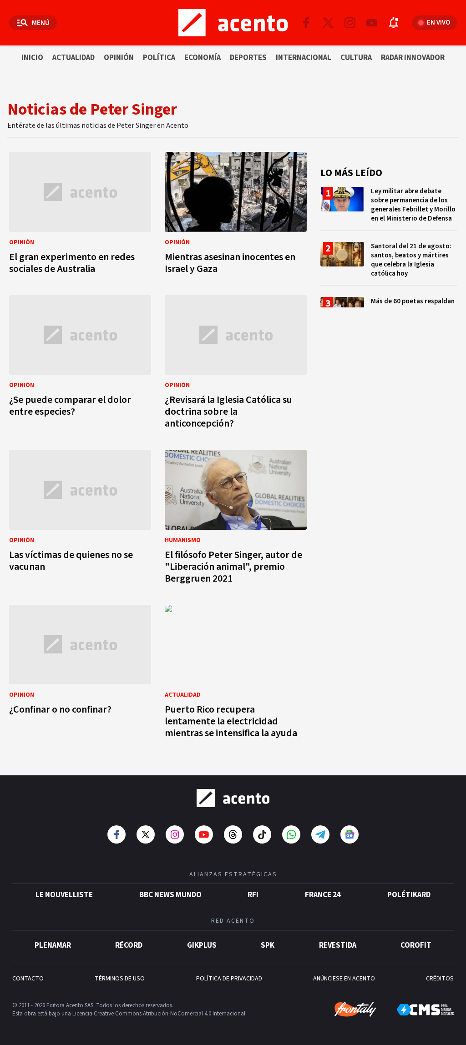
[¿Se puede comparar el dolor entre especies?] (80, 364)
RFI (253, 894)
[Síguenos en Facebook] (306, 23)
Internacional (303, 57)
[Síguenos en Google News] (349, 834)
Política (159, 57)
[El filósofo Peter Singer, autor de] (236, 519)
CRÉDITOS (440, 978)
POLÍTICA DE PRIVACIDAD (229, 978)
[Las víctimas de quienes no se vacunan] (80, 519)
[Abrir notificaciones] (393, 23)
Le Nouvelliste (64, 894)
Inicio (32, 57)
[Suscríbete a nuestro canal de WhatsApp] (291, 834)
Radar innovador (413, 57)
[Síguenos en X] (328, 23)
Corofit (415, 945)
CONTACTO (28, 978)
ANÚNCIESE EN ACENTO (344, 978)
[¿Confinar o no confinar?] (80, 674)
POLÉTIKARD (409, 894)
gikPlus (202, 945)
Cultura (356, 57)
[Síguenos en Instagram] (350, 23)
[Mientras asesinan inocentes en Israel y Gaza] (236, 215)
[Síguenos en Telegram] (320, 834)
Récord (128, 945)
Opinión (119, 57)
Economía (202, 57)
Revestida (337, 945)
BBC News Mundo (170, 894)
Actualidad (73, 57)
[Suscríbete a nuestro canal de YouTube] (372, 23)
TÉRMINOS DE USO (120, 978)
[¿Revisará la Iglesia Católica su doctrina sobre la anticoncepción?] (236, 364)
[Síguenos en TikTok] (262, 834)
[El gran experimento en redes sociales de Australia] (80, 215)
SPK (267, 945)
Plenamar (53, 945)
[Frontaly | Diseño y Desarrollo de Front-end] (355, 1009)
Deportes (248, 57)
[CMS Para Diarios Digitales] (425, 1009)
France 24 (323, 894)
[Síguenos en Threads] (233, 834)
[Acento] (233, 798)
